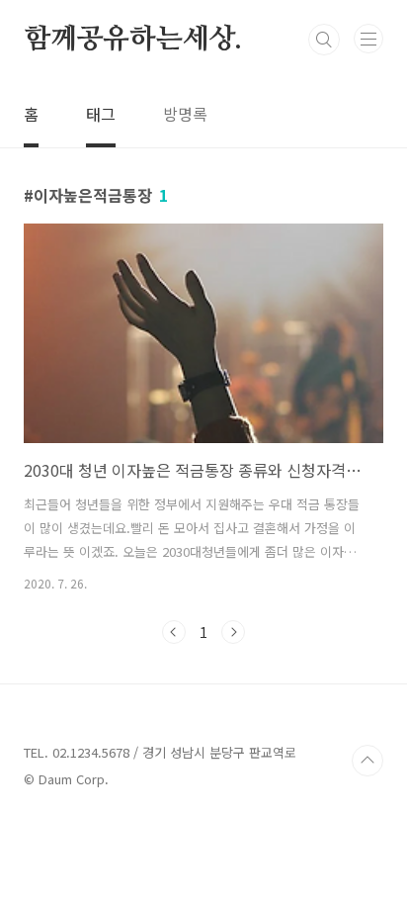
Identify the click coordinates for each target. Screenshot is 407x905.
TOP (367, 760)
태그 (101, 114)
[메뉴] (368, 38)
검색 (324, 39)
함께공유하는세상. (133, 39)
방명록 (185, 114)
